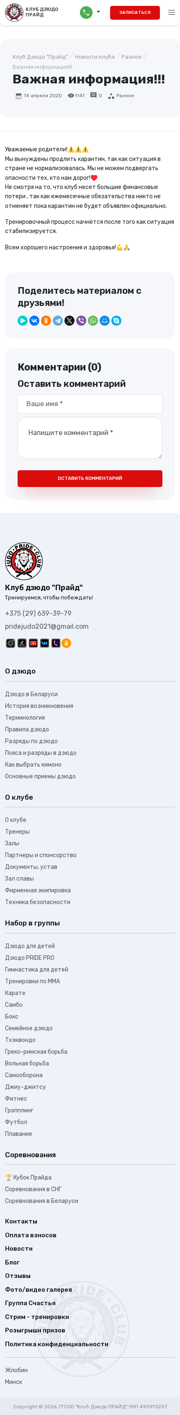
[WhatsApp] (93, 321)
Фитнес (16, 1098)
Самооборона (24, 1075)
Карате (15, 993)
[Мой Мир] (105, 321)
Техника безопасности (37, 902)
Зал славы (19, 878)
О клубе (15, 820)
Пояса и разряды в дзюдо (41, 753)
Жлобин (16, 1370)
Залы (12, 843)
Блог (12, 1262)
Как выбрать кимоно (33, 764)
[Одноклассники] (46, 321)
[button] (90, 12)
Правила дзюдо (27, 729)
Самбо (14, 1004)
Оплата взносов (31, 1235)
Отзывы (18, 1276)
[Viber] (81, 321)
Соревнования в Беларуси (41, 1201)
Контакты (21, 1221)
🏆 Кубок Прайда (28, 1177)
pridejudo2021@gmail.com (47, 626)
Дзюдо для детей (30, 946)
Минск (13, 1382)
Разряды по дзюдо (31, 741)
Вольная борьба (27, 1063)
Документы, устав (31, 867)
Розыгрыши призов (35, 1330)
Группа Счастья (30, 1303)
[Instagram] (10, 643)
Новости (19, 1248)
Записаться (135, 12)
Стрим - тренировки (37, 1317)
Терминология (25, 717)
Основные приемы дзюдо (40, 776)
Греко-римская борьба (36, 1051)
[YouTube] (33, 643)
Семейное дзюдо (29, 1028)
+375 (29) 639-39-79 (38, 613)
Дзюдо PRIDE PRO (29, 957)
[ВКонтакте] (34, 321)
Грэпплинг (19, 1110)
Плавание (18, 1134)
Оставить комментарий (90, 478)
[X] (69, 321)
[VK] (44, 643)
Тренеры (17, 831)
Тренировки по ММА (32, 981)
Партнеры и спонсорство (41, 855)
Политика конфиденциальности (56, 1344)
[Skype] (116, 321)
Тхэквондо (20, 1040)
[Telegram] (58, 321)
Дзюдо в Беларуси (31, 694)
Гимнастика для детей (36, 969)
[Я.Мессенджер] (23, 321)
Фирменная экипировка (38, 890)
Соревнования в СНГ (33, 1189)
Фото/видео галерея (38, 1289)
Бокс (11, 1016)
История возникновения (39, 706)
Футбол (16, 1122)
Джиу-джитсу (25, 1087)
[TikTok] (22, 643)
